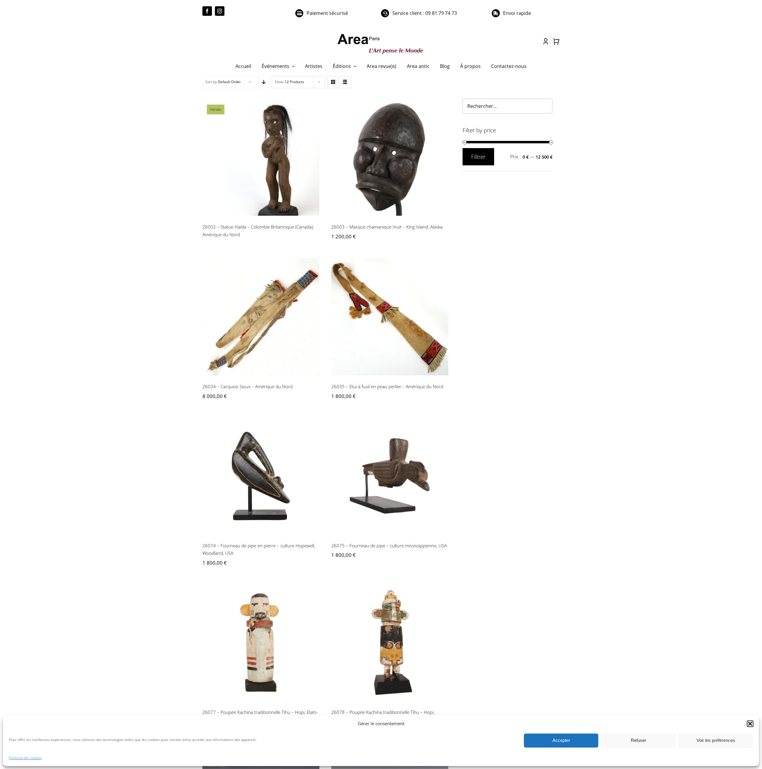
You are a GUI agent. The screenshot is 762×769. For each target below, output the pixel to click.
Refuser (638, 740)
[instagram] (219, 11)
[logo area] (381, 34)
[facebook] (207, 11)
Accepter (561, 740)
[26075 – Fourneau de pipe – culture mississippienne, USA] (389, 476)
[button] (750, 724)
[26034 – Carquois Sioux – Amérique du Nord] (260, 316)
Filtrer (478, 157)
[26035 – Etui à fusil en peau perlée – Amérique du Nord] (389, 316)
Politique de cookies (25, 757)
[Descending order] (264, 82)
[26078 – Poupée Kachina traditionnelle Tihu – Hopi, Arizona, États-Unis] (389, 642)
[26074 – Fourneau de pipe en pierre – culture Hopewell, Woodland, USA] (260, 476)
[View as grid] (333, 82)
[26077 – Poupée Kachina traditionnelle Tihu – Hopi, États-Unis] (260, 642)
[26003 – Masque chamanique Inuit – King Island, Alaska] (389, 157)
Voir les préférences (716, 740)
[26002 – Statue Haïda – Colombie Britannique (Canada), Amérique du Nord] (260, 157)
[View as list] (345, 82)
